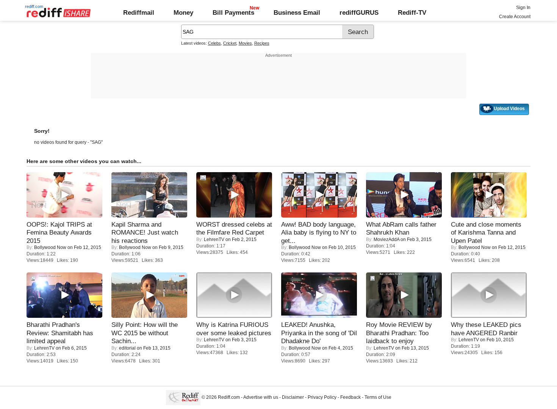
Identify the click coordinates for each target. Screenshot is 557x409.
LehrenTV (214, 239)
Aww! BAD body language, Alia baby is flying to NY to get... (318, 232)
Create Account (514, 16)
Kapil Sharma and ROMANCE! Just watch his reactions (144, 232)
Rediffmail (138, 12)
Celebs (214, 43)
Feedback (350, 397)
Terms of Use (378, 397)
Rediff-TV (412, 12)
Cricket (229, 43)
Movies (245, 43)
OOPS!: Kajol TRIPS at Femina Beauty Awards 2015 (59, 232)
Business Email (297, 12)
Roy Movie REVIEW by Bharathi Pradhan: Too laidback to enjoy (399, 332)
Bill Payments (233, 12)
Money (183, 12)
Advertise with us (260, 397)
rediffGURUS (359, 12)
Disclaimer (293, 397)
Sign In (523, 7)
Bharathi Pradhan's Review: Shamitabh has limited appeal (60, 332)
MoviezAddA (386, 239)
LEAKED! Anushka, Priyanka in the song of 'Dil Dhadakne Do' (319, 332)
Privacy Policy (322, 397)
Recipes (261, 43)
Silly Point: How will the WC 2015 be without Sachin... (144, 332)
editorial (127, 348)
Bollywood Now (50, 247)
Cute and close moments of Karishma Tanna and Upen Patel (486, 232)
